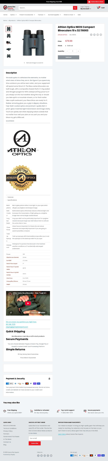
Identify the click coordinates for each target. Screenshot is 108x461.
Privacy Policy (7, 431)
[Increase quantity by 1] (78, 51)
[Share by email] (101, 34)
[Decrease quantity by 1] (67, 51)
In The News (7, 439)
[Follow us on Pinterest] (48, 455)
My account (85, 9)
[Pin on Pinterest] (94, 34)
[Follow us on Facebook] (38, 455)
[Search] (75, 8)
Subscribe (34, 443)
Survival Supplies (53, 15)
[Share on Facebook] (91, 34)
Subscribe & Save (97, 2)
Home (5, 15)
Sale (79, 15)
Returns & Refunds (9, 426)
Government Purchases (11, 437)
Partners (6, 434)
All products (12, 20)
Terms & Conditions (9, 428)
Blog (4, 445)
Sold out (68, 57)
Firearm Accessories (26, 15)
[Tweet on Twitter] (97, 34)
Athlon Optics (62, 35)
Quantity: (61, 51)
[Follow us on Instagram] (45, 455)
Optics (12, 15)
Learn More (62, 434)
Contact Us (7, 442)
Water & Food (68, 15)
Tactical (40, 15)
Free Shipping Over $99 (54, 2)
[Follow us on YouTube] (51, 455)
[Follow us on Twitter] (41, 455)
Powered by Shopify (9, 454)
